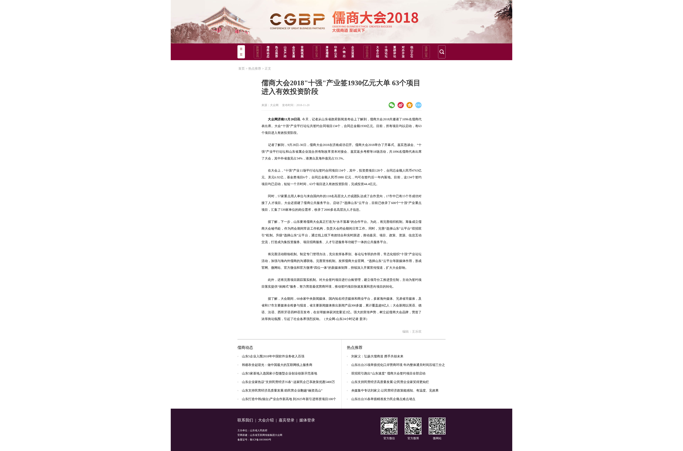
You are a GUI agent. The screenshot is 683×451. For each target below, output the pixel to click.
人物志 (344, 51)
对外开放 (403, 52)
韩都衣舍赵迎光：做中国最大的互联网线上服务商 (277, 365)
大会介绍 (377, 52)
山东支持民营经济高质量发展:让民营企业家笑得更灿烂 (390, 382)
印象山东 (335, 52)
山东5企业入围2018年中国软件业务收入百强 (273, 356)
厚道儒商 (327, 52)
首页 (241, 68)
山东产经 (285, 52)
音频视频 (302, 52)
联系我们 (245, 420)
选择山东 (426, 51)
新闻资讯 (257, 51)
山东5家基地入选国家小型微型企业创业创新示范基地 (279, 373)
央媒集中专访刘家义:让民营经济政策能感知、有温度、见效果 (395, 390)
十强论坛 (386, 52)
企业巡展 (352, 52)
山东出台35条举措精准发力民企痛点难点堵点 (383, 399)
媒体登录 (307, 420)
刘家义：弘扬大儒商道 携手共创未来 (377, 356)
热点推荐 (276, 52)
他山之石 (411, 52)
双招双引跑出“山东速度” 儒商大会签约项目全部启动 (388, 373)
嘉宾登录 (286, 420)
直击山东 (316, 51)
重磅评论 (394, 52)
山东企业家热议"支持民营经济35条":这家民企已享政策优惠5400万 (288, 382)
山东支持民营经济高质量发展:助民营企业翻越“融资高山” (282, 390)
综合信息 (367, 51)
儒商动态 (268, 52)
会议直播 (293, 52)
